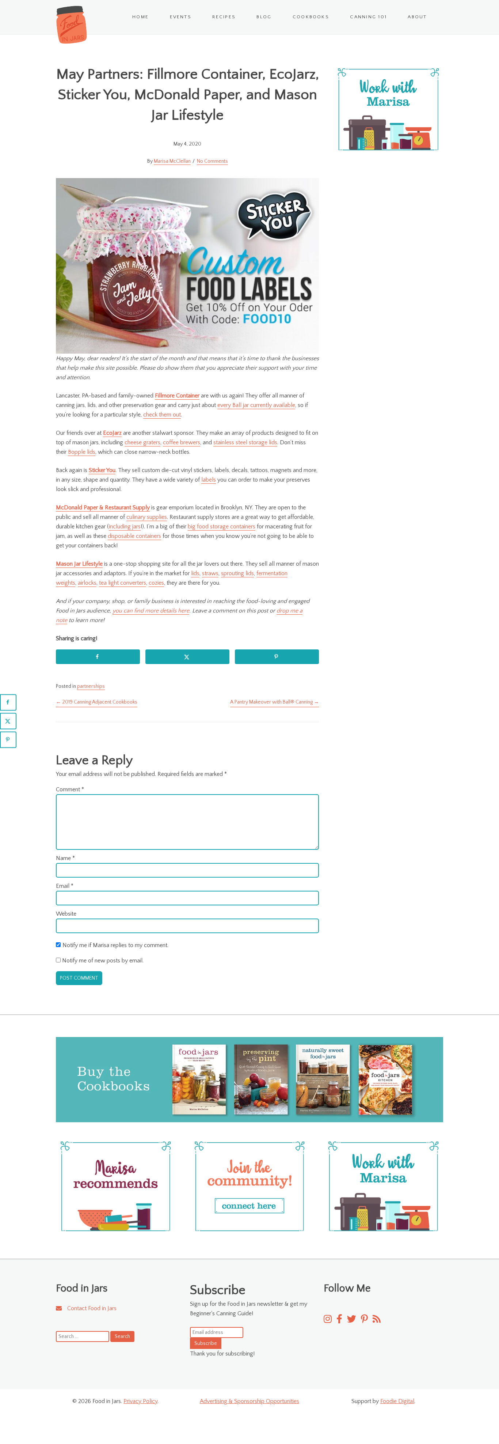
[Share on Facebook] (98, 656)
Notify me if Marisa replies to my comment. (115, 945)
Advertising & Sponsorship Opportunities (249, 1401)
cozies (156, 583)
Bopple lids (81, 452)
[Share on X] (187, 656)
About (417, 16)
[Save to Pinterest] (277, 656)
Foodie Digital (397, 1401)
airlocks (87, 583)
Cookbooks (311, 16)
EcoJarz (112, 433)
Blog (263, 16)
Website (66, 913)
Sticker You (102, 470)
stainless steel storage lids (245, 442)
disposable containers (134, 536)
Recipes (224, 16)
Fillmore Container (177, 395)
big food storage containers (221, 526)
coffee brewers (181, 442)
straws (210, 573)
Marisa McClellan (172, 161)
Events (180, 16)
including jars (125, 526)
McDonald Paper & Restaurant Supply (103, 507)
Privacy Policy (140, 1401)
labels (208, 479)
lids (195, 573)
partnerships (91, 686)
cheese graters (142, 442)
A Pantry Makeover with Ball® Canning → (274, 702)
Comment (70, 789)
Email (64, 886)
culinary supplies (146, 517)
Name (65, 858)
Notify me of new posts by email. (103, 960)
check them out (162, 414)
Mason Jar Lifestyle (79, 564)
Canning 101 (368, 16)
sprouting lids (237, 573)
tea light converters (122, 583)
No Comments (212, 161)
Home (140, 16)
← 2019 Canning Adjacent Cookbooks (96, 702)
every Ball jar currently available (256, 405)
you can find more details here (151, 610)
